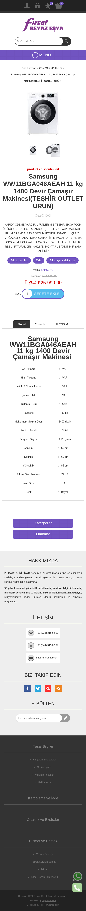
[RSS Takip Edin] (58, 688)
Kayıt (27, 5)
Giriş (37, 5)
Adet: (18, 293)
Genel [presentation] (22, 324)
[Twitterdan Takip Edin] (38, 688)
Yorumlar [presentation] (41, 324)
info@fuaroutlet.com (47, 657)
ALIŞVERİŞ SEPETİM (58, 5)
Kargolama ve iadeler (44, 759)
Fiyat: (30, 282)
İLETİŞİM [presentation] (62, 324)
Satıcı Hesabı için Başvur (44, 877)
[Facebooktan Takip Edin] (27, 688)
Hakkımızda (44, 782)
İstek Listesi (48, 5)
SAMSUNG (47, 270)
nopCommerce (49, 900)
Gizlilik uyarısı (44, 767)
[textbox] (39, 41)
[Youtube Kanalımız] (48, 688)
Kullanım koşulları (44, 774)
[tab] (21, 324)
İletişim (44, 869)
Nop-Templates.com (49, 905)
